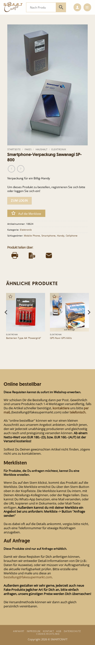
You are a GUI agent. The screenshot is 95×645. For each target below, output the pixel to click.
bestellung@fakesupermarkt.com (28, 577)
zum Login (19, 200)
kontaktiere (61, 408)
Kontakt (48, 631)
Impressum (33, 631)
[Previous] (6, 322)
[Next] (89, 322)
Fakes (28, 149)
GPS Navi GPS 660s (61, 338)
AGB (58, 631)
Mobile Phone (32, 235)
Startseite (14, 149)
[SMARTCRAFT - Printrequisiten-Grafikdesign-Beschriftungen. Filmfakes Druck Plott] (13, 7)
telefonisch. (78, 412)
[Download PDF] (31, 255)
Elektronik (58, 149)
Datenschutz (72, 631)
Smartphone (48, 235)
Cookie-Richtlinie (47, 633)
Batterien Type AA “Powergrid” (23, 338)
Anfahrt (18, 631)
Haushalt (42, 149)
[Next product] (11, 168)
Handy (60, 235)
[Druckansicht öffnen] (14, 255)
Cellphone (71, 235)
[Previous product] (20, 168)
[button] (77, 7)
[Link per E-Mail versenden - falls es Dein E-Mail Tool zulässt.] (48, 255)
